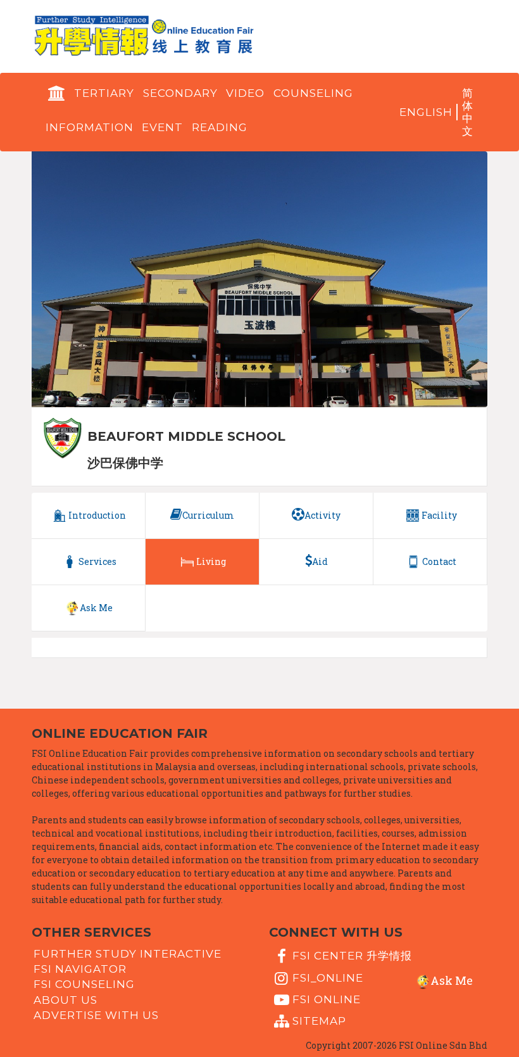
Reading (219, 127)
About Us (65, 999)
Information (90, 127)
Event (162, 127)
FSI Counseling (84, 984)
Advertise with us (96, 1015)
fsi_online (327, 977)
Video (245, 93)
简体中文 (467, 112)
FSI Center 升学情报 (352, 955)
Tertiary (104, 93)
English (426, 112)
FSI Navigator (80, 969)
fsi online (326, 999)
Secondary (180, 93)
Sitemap (319, 1021)
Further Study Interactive (128, 953)
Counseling (313, 93)
